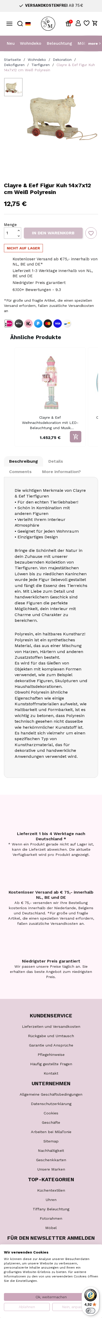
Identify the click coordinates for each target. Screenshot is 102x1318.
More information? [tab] (61, 471)
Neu (11, 43)
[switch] (90, 1311)
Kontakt (51, 1073)
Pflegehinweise (51, 1054)
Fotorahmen (51, 1218)
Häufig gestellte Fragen (51, 1064)
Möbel (83, 43)
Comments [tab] (20, 471)
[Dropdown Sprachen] (28, 24)
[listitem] (50, 397)
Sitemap (51, 1141)
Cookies (51, 1113)
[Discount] (69, 23)
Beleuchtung (59, 43)
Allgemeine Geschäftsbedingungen (51, 1094)
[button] (78, 23)
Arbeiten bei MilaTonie (51, 1132)
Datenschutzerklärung (51, 1104)
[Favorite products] (86, 23)
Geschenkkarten (51, 1160)
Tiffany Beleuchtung (51, 1209)
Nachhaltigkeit (51, 1150)
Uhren (51, 1200)
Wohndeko (30, 43)
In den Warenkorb (53, 232)
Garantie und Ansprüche (51, 1045)
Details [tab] (55, 461)
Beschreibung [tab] (23, 461)
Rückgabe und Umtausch (51, 1036)
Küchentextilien (51, 1190)
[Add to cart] (75, 436)
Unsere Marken (51, 1169)
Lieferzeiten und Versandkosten (51, 1026)
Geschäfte (51, 1122)
